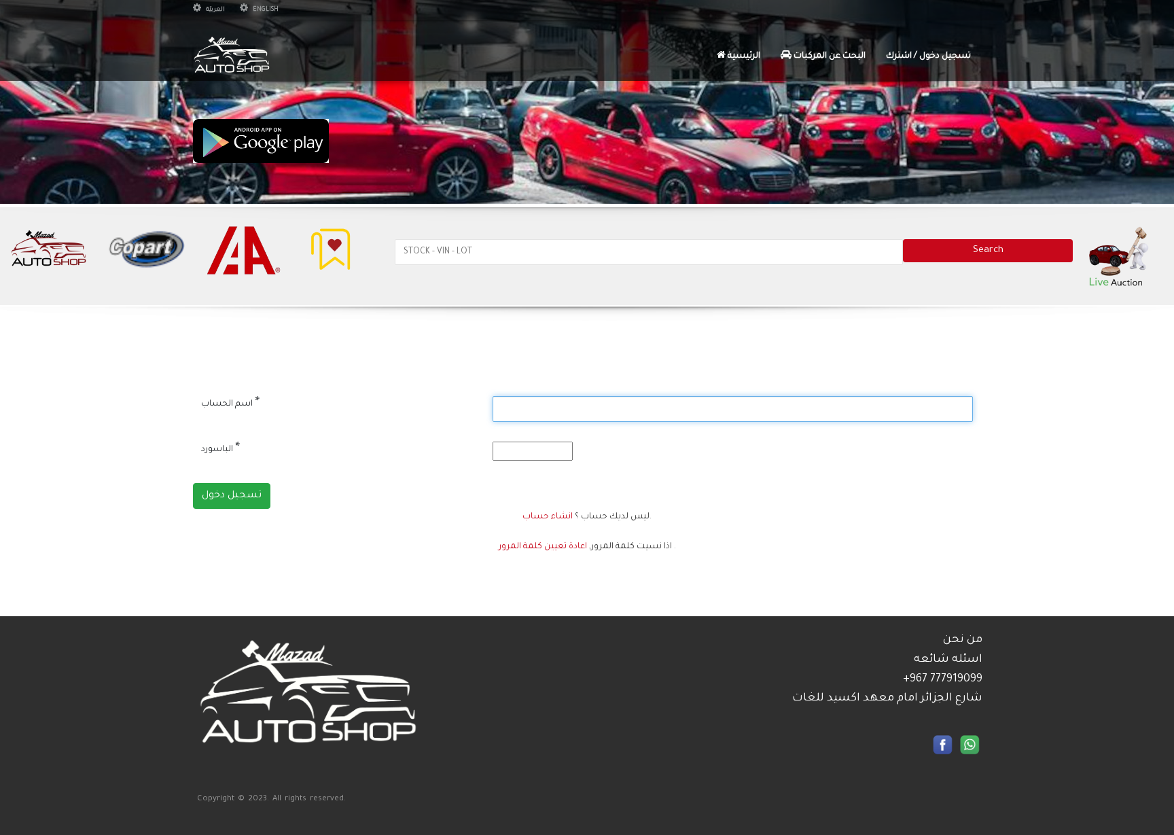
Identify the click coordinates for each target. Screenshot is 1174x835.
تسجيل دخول (232, 496)
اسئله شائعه (948, 660)
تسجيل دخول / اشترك (928, 56)
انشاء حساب (547, 517)
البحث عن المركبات (828, 56)
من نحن (962, 640)
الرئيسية (743, 56)
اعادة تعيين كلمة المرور (543, 547)
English (265, 10)
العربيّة (214, 10)
